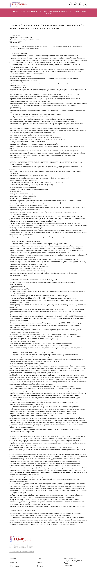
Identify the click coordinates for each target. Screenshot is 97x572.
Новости (16, 11)
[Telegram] (85, 4)
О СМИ (83, 11)
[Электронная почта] (75, 4)
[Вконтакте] (70, 4)
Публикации (53, 11)
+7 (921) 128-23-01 (70, 558)
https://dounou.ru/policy (67, 524)
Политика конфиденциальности (21, 552)
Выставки (43, 11)
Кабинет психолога (66, 11)
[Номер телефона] (80, 4)
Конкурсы (13, 562)
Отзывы (49, 14)
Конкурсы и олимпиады (29, 11)
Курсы (77, 11)
